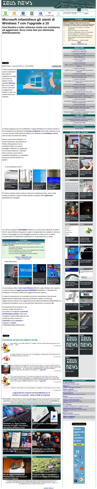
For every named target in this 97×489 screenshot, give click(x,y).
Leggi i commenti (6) (23, 259)
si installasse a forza (50, 133)
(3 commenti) (56, 431)
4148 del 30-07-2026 (79, 123)
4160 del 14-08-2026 (79, 63)
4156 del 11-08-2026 (79, 79)
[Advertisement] (16, 48)
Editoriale (15, 10)
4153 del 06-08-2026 (79, 94)
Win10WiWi (23, 230)
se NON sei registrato (42, 395)
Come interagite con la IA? (70, 391)
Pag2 (86, 10)
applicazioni (48, 195)
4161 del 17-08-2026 (79, 59)
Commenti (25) (56, 66)
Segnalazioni (54, 10)
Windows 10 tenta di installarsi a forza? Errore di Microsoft (39, 280)
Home (10, 10)
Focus (28, 10)
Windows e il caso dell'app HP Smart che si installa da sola (24, 186)
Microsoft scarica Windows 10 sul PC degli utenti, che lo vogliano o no (53, 281)
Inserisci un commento (21, 395)
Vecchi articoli (79, 128)
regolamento (39, 398)
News (79, 10)
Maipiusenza (46, 10)
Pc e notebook (67, 404)
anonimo (18, 320)
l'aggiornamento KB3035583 (26, 290)
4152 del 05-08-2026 (79, 99)
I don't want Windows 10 (27, 288)
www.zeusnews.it (18, 66)
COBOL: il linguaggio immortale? (72, 387)
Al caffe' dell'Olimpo (69, 382)
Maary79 (6, 352)
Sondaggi (61, 10)
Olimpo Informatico (79, 380)
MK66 (5, 374)
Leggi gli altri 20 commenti (22, 393)
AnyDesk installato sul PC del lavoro (73, 398)
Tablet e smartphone (69, 416)
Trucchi (39, 10)
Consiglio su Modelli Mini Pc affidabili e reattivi (76, 406)
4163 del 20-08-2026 (79, 50)
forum (30, 483)
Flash (83, 10)
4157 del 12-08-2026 (79, 74)
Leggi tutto (43, 370)
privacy (50, 481)
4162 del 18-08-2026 (79, 53)
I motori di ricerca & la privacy (71, 414)
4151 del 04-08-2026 (79, 104)
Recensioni (22, 10)
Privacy (65, 396)
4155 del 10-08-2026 (79, 84)
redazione (38, 482)
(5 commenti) (27, 406)
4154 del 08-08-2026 (79, 90)
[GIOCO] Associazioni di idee (71, 384)
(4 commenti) (27, 431)
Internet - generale (68, 389)
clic (52, 303)
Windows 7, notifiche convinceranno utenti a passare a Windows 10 (53, 186)
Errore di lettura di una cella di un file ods (74, 394)
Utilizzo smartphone (68, 418)
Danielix (6, 363)
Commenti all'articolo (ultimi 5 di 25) (19, 340)
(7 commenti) (56, 406)
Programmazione (68, 393)
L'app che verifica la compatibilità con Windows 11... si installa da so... (39, 186)
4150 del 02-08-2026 (79, 110)
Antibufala (67, 10)
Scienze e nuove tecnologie (71, 400)
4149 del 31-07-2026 (79, 117)
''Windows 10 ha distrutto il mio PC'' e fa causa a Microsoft (24, 281)
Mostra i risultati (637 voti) (79, 44)
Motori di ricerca (68, 413)
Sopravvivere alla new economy (72, 408)
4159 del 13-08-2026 (79, 68)
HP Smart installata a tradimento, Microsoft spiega (11, 185)
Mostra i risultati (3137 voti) (23, 257)
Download (74, 10)
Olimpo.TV (66, 386)
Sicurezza (33, 10)
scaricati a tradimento (33, 131)
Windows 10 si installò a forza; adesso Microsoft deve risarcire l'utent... (10, 282)
